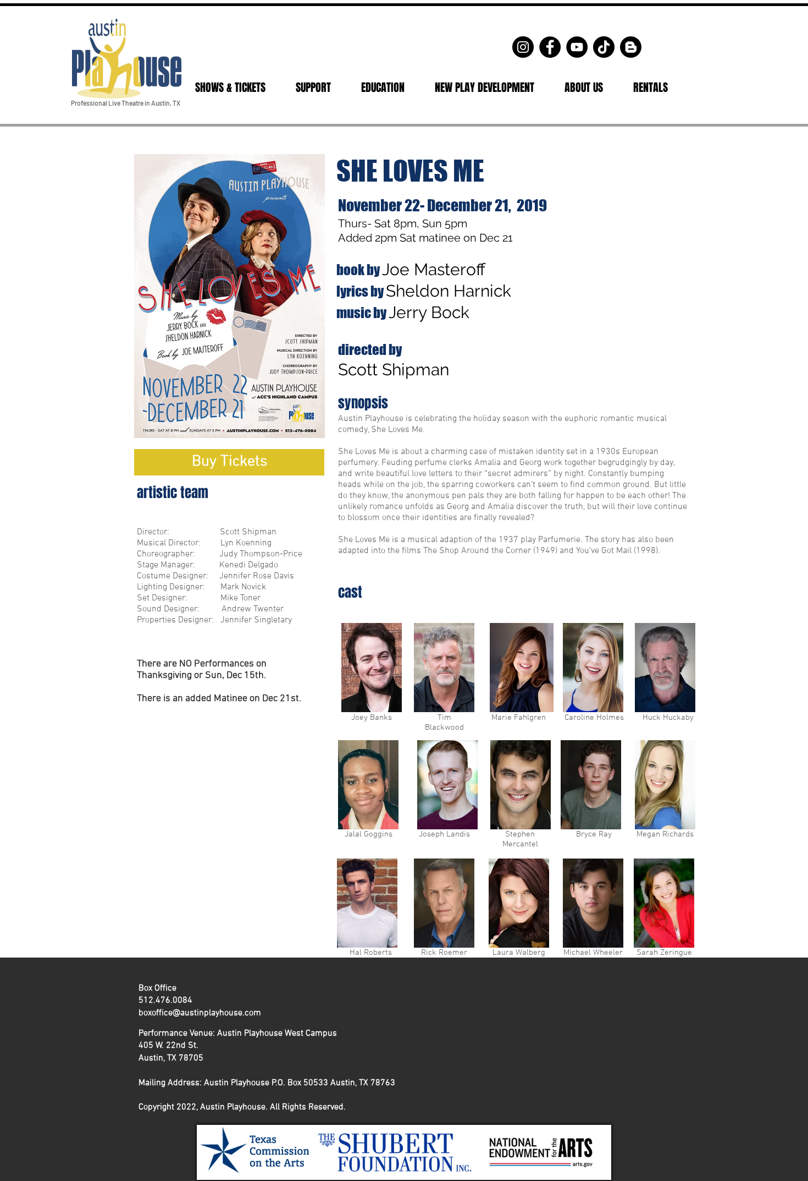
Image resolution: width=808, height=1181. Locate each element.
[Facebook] (550, 47)
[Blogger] (630, 47)
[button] (230, 87)
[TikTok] (604, 47)
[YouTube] (577, 47)
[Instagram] (523, 47)
